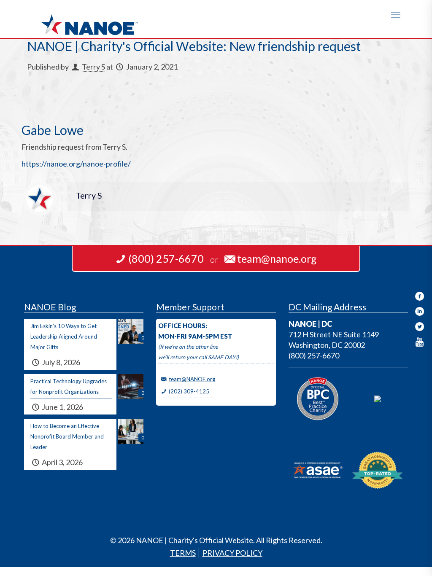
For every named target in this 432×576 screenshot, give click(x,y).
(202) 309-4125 (189, 391)
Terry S (93, 66)
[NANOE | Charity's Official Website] (89, 19)
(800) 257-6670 (314, 355)
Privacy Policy (232, 552)
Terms (183, 552)
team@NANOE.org (192, 379)
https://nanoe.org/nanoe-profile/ (76, 163)
